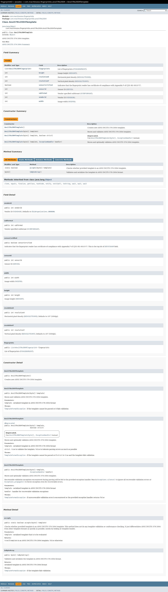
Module (4, 6)
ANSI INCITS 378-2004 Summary (16, 44)
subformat (43, 93)
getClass (31, 184)
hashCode (40, 184)
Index (44, 6)
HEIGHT (72, 73)
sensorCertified (46, 85)
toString (66, 184)
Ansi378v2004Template (13, 127)
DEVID (69, 89)
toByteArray (35, 172)
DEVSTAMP (109, 246)
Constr (23, 13)
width (41, 101)
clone (6, 184)
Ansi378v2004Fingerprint (19, 69)
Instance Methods (44, 160)
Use (24, 6)
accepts (33, 168)
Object (12, 35)
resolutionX (44, 77)
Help (49, 6)
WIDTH (72, 102)
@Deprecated (9, 423)
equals (13, 184)
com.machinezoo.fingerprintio (21, 16)
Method (30, 13)
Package (11, 6)
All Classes (5, 10)
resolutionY (44, 81)
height (41, 73)
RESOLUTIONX (84, 77)
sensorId (42, 89)
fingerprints (44, 69)
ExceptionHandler (46, 142)
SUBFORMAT (86, 93)
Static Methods (26, 160)
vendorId (42, 97)
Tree (28, 6)
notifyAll (57, 184)
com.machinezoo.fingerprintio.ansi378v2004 (44, 2)
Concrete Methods (63, 160)
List (6, 69)
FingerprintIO (7, 2)
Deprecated (36, 6)
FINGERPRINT (80, 69)
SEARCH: (140, 10)
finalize (21, 184)
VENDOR (70, 97)
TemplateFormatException (14, 409)
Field (17, 13)
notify (48, 184)
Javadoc (18, 2)
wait (74, 184)
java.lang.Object (8, 26)
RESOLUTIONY (81, 81)
